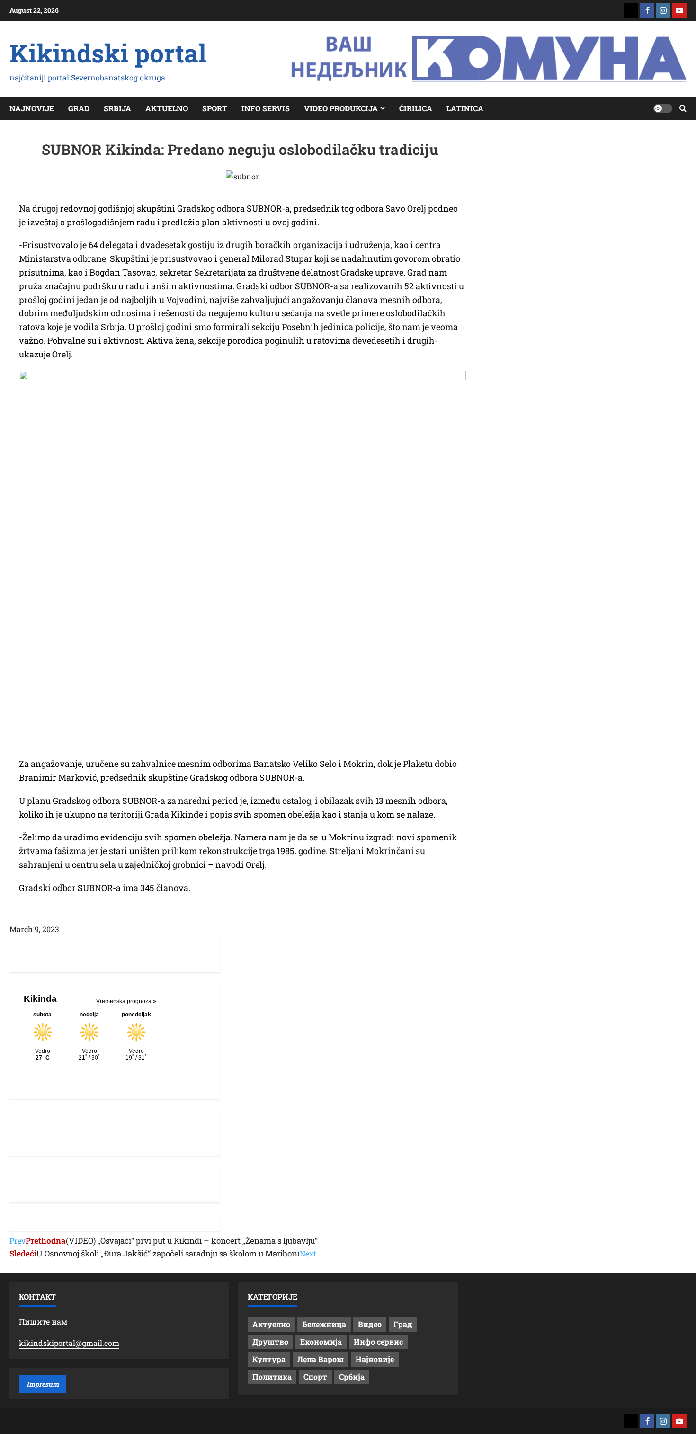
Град (402, 1324)
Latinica (464, 108)
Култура (269, 1359)
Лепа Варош (320, 1359)
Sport (214, 108)
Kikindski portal (107, 52)
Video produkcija (341, 108)
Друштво (270, 1341)
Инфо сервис (378, 1341)
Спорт (315, 1376)
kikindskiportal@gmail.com (69, 1343)
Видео (370, 1324)
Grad (78, 108)
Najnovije (31, 108)
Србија (352, 1376)
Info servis (265, 108)
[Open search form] (683, 108)
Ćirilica (415, 108)
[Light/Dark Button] (662, 108)
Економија (321, 1341)
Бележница (324, 1324)
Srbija (117, 108)
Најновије (375, 1359)
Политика (272, 1376)
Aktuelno (166, 108)
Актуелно (271, 1324)
